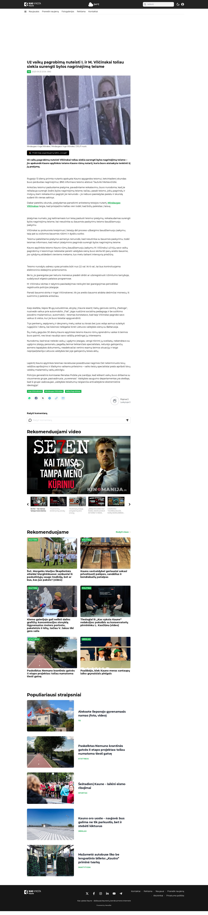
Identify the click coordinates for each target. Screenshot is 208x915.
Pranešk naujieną (50, 11)
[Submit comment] (127, 420)
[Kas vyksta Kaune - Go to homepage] (35, 892)
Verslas (86, 639)
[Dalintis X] (42, 398)
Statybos (34, 639)
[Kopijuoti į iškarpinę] (56, 398)
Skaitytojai (84, 867)
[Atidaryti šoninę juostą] (25, 11)
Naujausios (34, 11)
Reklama (81, 11)
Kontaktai (93, 11)
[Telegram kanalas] (120, 893)
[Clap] (114, 401)
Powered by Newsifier (104, 905)
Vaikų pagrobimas (73, 391)
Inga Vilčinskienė (35, 391)
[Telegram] (49, 398)
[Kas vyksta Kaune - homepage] (35, 4)
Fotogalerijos (68, 11)
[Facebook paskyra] (93, 893)
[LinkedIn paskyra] (107, 893)
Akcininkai (158, 895)
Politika (86, 540)
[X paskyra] (87, 893)
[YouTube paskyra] (114, 893)
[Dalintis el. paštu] (63, 398)
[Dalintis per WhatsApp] (29, 398)
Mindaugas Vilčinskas (54, 391)
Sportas (82, 793)
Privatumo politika (175, 895)
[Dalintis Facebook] (36, 398)
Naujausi (160, 891)
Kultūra (33, 540)
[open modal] (182, 4)
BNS (49, 72)
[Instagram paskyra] (100, 893)
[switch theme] (178, 4)
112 (29, 72)
